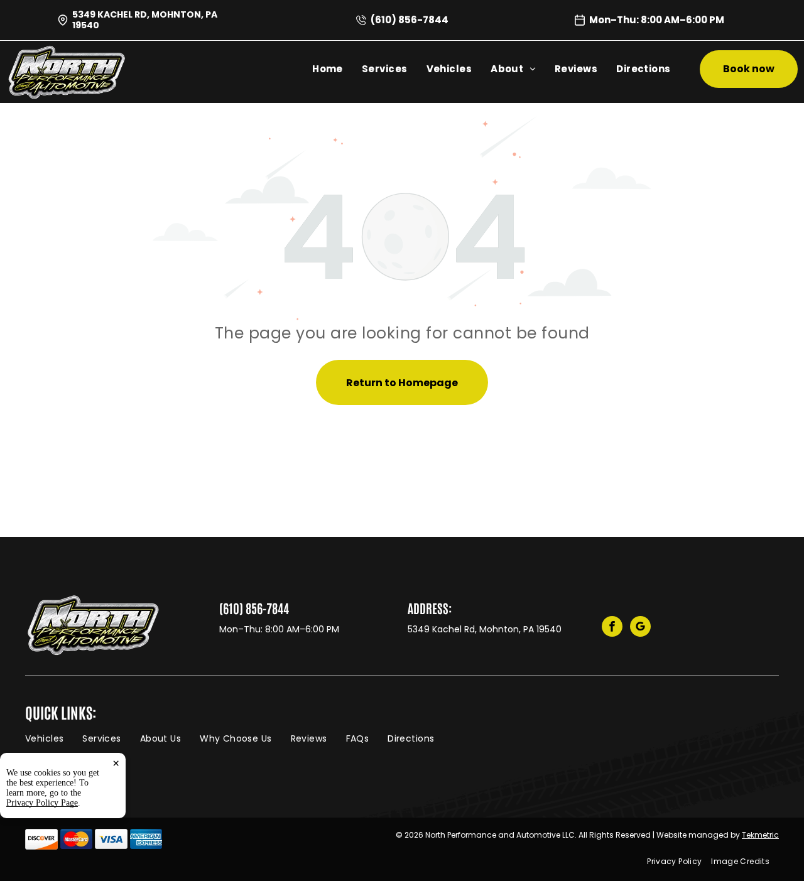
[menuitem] (327, 69)
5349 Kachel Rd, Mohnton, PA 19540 (144, 19)
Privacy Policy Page (42, 803)
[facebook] (612, 628)
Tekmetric (760, 835)
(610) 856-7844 (409, 19)
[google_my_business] (640, 628)
